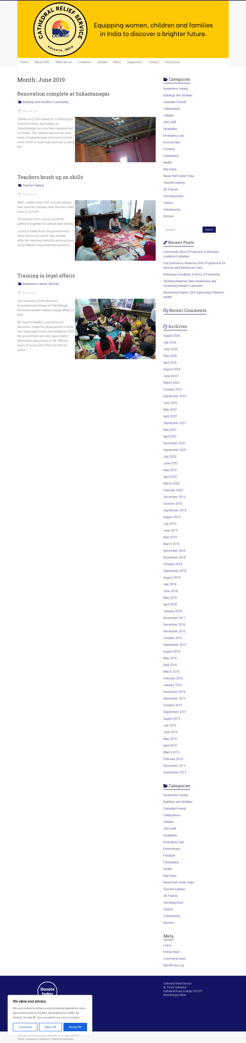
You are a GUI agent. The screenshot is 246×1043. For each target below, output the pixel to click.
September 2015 (174, 712)
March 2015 (171, 752)
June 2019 (170, 530)
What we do (64, 62)
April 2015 (170, 745)
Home (24, 62)
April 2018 (170, 604)
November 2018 (174, 557)
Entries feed (171, 952)
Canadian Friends (174, 102)
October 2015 (172, 705)
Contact (153, 62)
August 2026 (171, 335)
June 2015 (170, 732)
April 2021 (170, 436)
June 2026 (170, 349)
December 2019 (174, 497)
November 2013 (174, 766)
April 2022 (170, 416)
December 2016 (174, 624)
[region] (50, 1015)
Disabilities (170, 129)
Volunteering (171, 209)
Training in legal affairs (46, 275)
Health (167, 162)
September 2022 (174, 396)
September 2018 (174, 571)
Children (168, 115)
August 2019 (171, 517)
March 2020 (171, 483)
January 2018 (172, 611)
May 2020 (170, 470)
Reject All (50, 1027)
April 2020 (170, 477)
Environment (171, 142)
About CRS (42, 62)
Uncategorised (173, 196)
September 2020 (174, 450)
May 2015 (170, 739)
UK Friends (170, 189)
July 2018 (169, 584)
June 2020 (170, 463)
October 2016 (172, 638)
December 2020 (174, 443)
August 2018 (171, 577)
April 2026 (170, 362)
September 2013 (174, 772)
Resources (172, 62)
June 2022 (170, 403)
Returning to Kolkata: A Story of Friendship (191, 274)
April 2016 (170, 665)
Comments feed (174, 958)
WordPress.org (173, 965)
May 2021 (170, 430)
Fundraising (60, 102)
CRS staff (169, 122)
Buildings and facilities (37, 102)
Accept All (75, 1027)
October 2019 (172, 503)
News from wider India (178, 176)
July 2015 (169, 725)
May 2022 (170, 409)
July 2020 (169, 456)
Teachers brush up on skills (50, 177)
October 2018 (172, 564)
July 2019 (169, 524)
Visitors (168, 203)
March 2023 (171, 383)
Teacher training (33, 185)
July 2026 (169, 342)
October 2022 (172, 389)
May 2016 (170, 658)
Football (169, 149)
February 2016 (173, 678)
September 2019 (174, 510)
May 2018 (170, 598)
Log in (167, 945)
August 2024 (171, 369)
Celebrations (171, 109)
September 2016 (174, 645)
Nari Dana (169, 169)
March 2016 (171, 671)
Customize (25, 1027)
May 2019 (170, 537)
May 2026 (170, 356)
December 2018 (174, 551)
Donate (102, 62)
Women (53, 284)
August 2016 (171, 651)
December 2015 (174, 692)
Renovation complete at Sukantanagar (63, 93)
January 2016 (172, 685)
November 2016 (174, 631)
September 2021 (174, 423)
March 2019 (171, 544)
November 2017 (174, 618)
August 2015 (171, 718)
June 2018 (170, 591)
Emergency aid (173, 135)
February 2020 (173, 490)
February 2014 (173, 759)
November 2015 (174, 698)
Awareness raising (35, 284)
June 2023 (170, 376)
